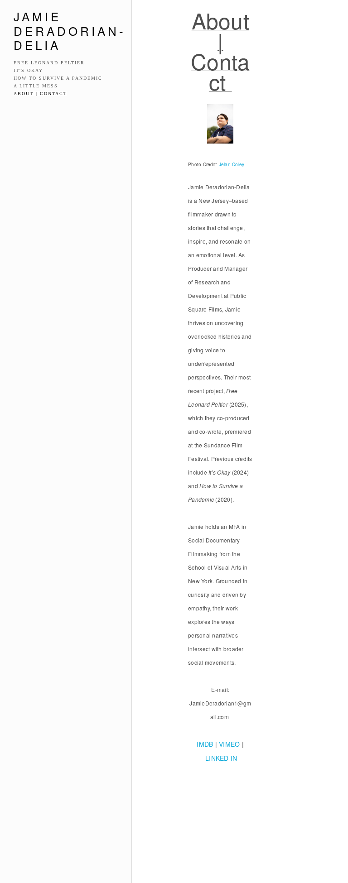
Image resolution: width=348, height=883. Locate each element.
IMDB (205, 744)
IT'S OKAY (28, 70)
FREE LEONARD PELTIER (49, 62)
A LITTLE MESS (36, 85)
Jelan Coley (232, 164)
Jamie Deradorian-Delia (70, 30)
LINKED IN (221, 758)
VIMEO (229, 744)
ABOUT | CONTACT (40, 93)
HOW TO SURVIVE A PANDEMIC (58, 78)
